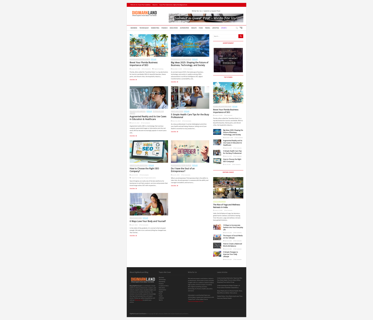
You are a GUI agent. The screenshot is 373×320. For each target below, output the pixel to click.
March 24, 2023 (228, 232)
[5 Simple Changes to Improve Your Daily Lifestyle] (217, 254)
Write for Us (138, 300)
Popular (153, 59)
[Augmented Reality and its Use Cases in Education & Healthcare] (149, 97)
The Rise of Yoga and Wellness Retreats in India (226, 206)
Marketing (155, 28)
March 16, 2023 (176, 121)
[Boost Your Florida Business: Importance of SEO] (149, 45)
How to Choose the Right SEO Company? (144, 170)
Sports (224, 28)
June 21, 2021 (176, 175)
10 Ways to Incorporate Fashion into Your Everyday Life (233, 227)
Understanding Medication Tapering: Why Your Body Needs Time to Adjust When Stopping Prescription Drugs (229, 280)
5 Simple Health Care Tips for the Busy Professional (190, 116)
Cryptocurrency (164, 285)
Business (134, 28)
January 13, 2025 (218, 210)
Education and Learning (138, 111)
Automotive (184, 28)
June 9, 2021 (134, 225)
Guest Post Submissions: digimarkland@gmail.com (173, 5)
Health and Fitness (177, 111)
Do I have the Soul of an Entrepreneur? (183, 170)
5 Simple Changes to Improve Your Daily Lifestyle (230, 254)
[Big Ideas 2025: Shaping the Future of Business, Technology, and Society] (190, 45)
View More (135, 80)
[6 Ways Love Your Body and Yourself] (149, 204)
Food (201, 28)
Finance (164, 28)
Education (174, 28)
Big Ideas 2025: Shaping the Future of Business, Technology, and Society (189, 64)
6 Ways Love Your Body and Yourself (148, 221)
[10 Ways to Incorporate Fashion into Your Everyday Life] (217, 227)
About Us (155, 5)
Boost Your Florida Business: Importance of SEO (144, 64)
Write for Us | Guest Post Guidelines (140, 5)
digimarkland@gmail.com (195, 301)
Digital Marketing (158, 69)
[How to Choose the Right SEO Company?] (149, 151)
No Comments (147, 69)
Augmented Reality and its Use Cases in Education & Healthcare (148, 118)
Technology (144, 28)
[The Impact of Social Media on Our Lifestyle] (217, 237)
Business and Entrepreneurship (140, 59)
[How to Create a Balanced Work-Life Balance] (217, 245)
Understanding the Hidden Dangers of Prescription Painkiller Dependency (228, 286)
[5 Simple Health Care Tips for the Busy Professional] (190, 97)
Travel (207, 28)
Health (194, 28)
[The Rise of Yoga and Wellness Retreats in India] (228, 188)
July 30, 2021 (134, 175)
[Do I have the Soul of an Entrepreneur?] (190, 151)
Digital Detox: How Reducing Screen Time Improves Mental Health (229, 297)
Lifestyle (215, 28)
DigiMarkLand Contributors (138, 313)
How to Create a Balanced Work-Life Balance (232, 245)
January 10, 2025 (135, 69)
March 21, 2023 (135, 123)
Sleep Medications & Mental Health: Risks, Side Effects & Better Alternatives (229, 292)
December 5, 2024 (177, 69)
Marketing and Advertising (139, 165)
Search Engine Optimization (148, 178)
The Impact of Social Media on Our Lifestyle (233, 237)
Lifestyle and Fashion (219, 201)
